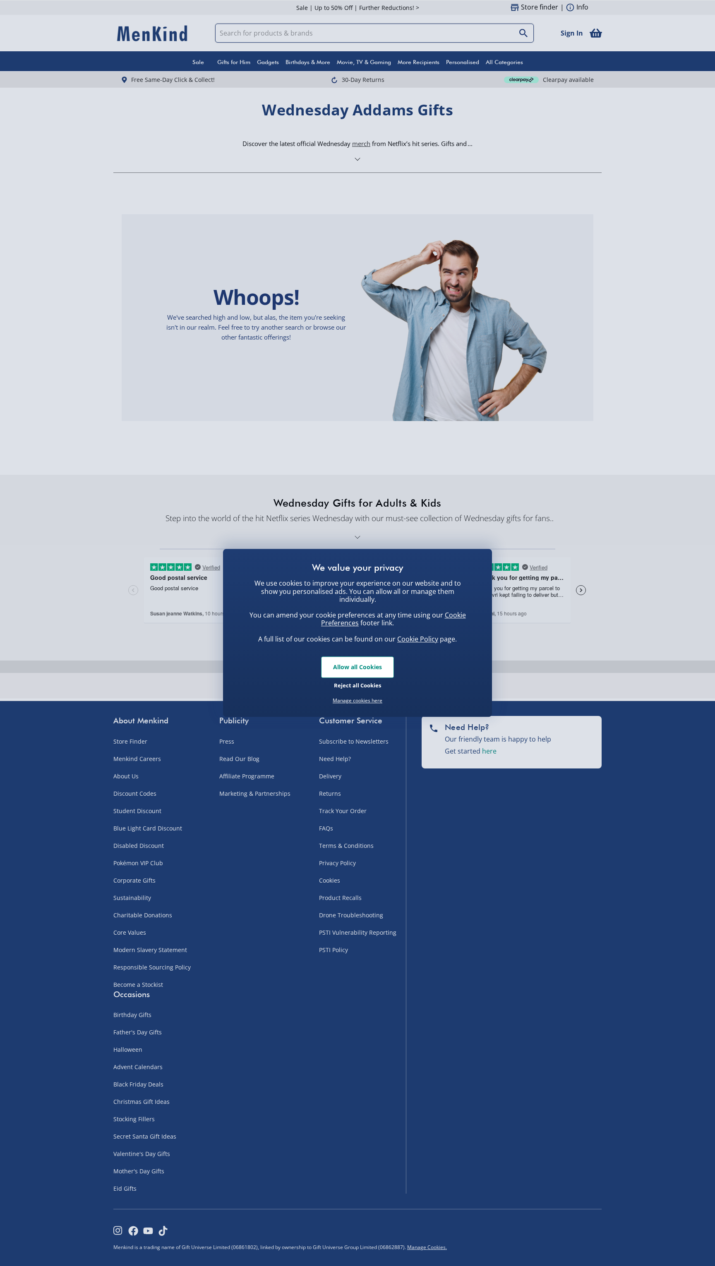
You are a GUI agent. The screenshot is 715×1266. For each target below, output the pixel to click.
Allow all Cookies (357, 667)
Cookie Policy (417, 639)
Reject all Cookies (357, 685)
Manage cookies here (357, 701)
